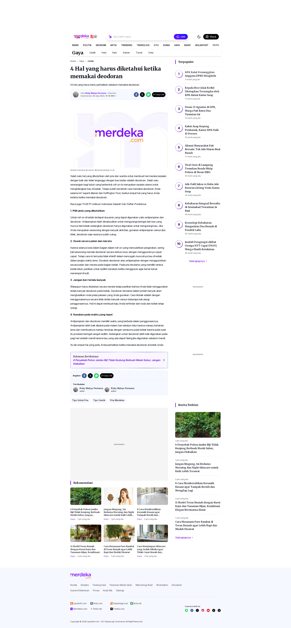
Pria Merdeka (117, 400)
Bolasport (201, 45)
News (75, 45)
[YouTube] (208, 610)
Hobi (104, 52)
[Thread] (219, 610)
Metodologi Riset (144, 585)
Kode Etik (107, 590)
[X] (197, 610)
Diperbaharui (97, 96)
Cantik (92, 52)
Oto (156, 45)
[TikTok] (213, 610)
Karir (114, 52)
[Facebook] (191, 610)
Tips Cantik (99, 400)
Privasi (96, 590)
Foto (216, 45)
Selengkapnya (197, 261)
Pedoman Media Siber (121, 585)
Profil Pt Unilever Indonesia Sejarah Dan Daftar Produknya (114, 204)
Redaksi (85, 585)
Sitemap (120, 590)
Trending (126, 45)
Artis (113, 45)
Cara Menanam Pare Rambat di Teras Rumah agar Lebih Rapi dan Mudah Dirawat (119, 549)
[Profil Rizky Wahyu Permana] (76, 95)
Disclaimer (177, 585)
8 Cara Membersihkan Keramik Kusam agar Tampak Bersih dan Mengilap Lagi (149, 512)
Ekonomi (101, 45)
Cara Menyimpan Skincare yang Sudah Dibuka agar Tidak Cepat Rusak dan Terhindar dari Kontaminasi (152, 549)
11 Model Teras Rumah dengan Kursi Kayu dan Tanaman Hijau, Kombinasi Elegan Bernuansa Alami (84, 549)
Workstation (162, 585)
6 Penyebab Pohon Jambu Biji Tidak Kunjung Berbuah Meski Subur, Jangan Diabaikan (85, 512)
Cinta (150, 52)
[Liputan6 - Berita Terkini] (80, 576)
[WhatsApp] (186, 610)
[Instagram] (202, 610)
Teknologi (143, 45)
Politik (87, 45)
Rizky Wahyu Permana (96, 93)
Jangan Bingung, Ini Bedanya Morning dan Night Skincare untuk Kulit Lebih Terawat (119, 512)
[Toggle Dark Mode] (199, 36)
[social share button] (136, 94)
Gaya (177, 45)
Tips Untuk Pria (80, 400)
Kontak (73, 585)
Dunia (166, 45)
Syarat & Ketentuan (79, 590)
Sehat (187, 45)
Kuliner (126, 52)
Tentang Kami (99, 585)
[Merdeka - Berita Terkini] (85, 37)
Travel (139, 52)
